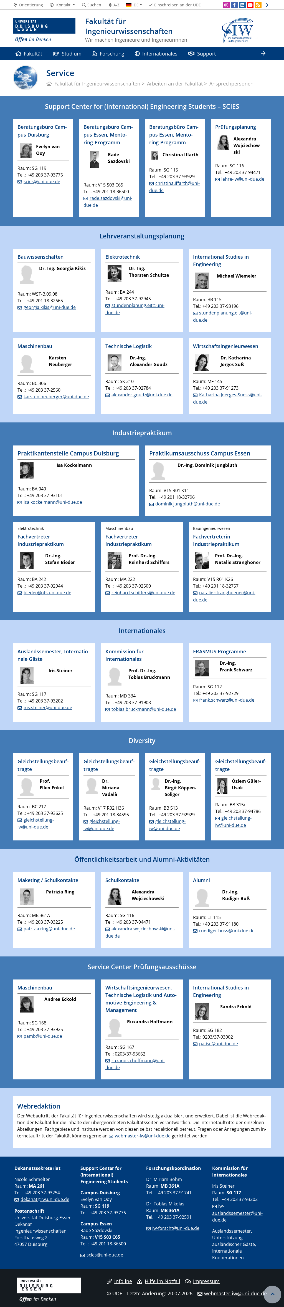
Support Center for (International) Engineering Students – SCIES (142, 106)
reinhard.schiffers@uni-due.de (143, 593)
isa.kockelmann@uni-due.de (53, 502)
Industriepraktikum (142, 432)
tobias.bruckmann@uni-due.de (143, 709)
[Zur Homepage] (44, 30)
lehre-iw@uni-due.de (242, 179)
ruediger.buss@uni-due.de (227, 931)
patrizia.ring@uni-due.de (49, 929)
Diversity (142, 740)
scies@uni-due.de (42, 181)
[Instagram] (226, 5)
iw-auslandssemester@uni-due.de (237, 1213)
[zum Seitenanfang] (272, 1294)
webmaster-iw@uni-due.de (143, 1136)
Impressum (206, 1281)
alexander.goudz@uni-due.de (142, 395)
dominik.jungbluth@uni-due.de (187, 504)
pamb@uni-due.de (43, 1036)
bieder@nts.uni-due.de (47, 593)
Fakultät (33, 53)
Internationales (160, 53)
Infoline (123, 1281)
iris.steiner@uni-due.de (48, 707)
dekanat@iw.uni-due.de (45, 1199)
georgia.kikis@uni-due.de (50, 307)
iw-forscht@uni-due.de (175, 1228)
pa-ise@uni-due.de (218, 1044)
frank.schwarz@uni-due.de (226, 700)
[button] (62, 5)
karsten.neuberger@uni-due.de (56, 397)
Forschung (112, 53)
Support (206, 53)
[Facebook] (234, 5)
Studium (72, 53)
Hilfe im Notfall (162, 1281)
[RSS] (258, 5)
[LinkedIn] (242, 5)
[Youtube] (250, 5)
